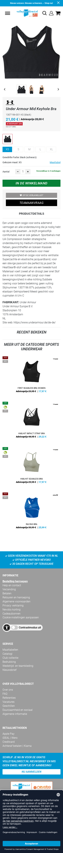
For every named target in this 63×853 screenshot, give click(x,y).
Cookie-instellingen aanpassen (21, 617)
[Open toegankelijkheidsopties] (7, 627)
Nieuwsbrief (9, 669)
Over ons (8, 689)
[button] (8, 13)
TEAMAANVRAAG (31, 203)
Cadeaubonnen (11, 613)
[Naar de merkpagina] (10, 103)
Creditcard (9, 741)
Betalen (7, 593)
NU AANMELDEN (31, 771)
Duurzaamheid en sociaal (18, 709)
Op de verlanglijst (33, 195)
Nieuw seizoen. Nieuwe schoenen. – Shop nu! (31, 3)
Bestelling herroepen (15, 581)
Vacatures (8, 701)
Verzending (9, 589)
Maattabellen (10, 649)
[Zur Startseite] (23, 13)
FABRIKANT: (11, 302)
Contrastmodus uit (30, 627)
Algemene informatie (15, 714)
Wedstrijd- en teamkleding (18, 665)
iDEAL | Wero (10, 737)
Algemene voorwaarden (16, 601)
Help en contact (12, 585)
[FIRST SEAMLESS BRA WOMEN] (31, 376)
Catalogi (7, 653)
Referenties (9, 697)
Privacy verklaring (13, 605)
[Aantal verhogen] (27, 171)
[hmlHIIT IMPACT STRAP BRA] (31, 421)
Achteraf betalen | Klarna (17, 745)
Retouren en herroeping (16, 597)
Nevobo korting (11, 609)
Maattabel (55, 162)
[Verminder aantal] (17, 171)
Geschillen (9, 705)
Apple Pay (8, 733)
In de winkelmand (32, 183)
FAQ (5, 693)
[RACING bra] (31, 512)
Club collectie (10, 657)
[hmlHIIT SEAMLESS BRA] (31, 466)
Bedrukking (9, 661)
